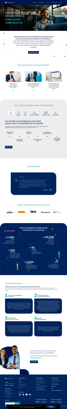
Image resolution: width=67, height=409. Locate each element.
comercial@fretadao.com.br (10, 383)
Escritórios (20, 387)
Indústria (20, 381)
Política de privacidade (9, 390)
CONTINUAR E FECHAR (51, 407)
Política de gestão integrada (9, 393)
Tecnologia (47, 2)
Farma (20, 382)
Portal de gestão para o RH (56, 390)
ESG (52, 388)
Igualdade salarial (8, 391)
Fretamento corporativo (40, 379)
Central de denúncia (54, 379)
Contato (60, 2)
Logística (20, 379)
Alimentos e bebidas (22, 384)
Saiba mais (8, 147)
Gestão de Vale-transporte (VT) (41, 382)
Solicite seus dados (8, 396)
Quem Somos (35, 2)
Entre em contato (33, 52)
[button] (33, 27)
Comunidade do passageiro (55, 381)
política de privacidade (30, 407)
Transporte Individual (39, 381)
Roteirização (38, 384)
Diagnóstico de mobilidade (40, 387)
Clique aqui (34, 361)
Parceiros (53, 386)
